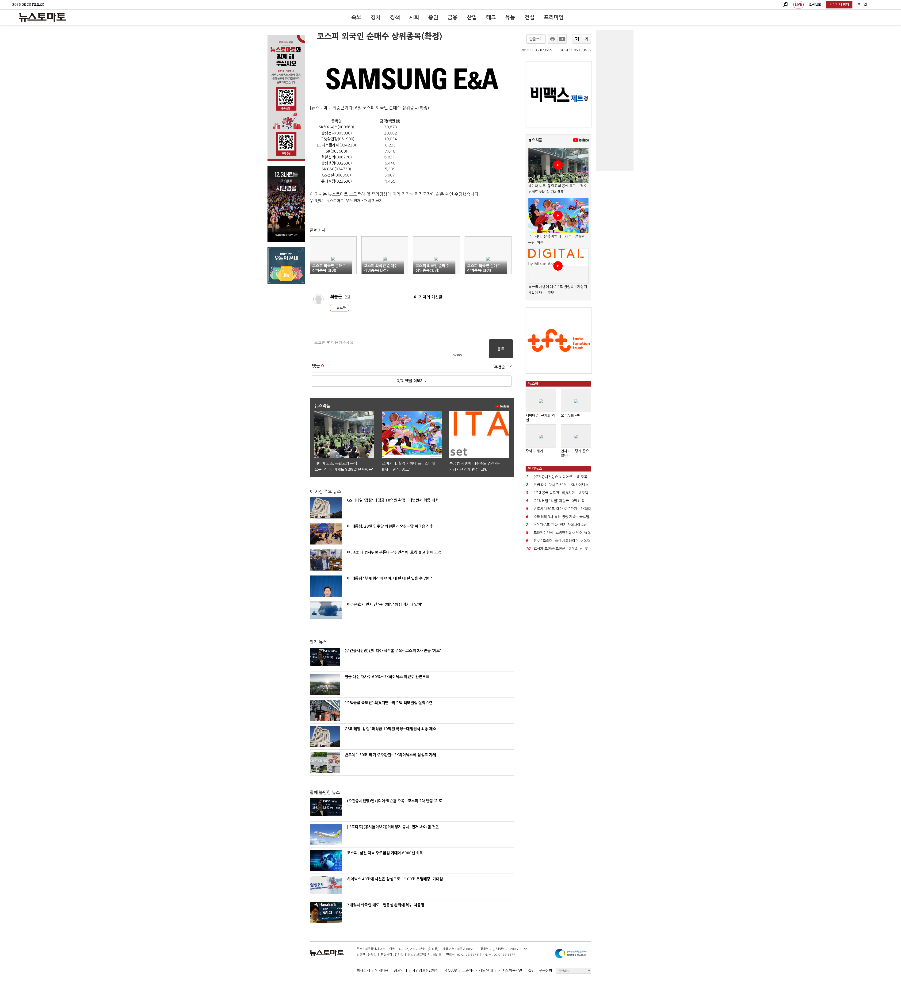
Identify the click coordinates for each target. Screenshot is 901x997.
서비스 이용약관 (510, 970)
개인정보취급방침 (425, 970)
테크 (491, 17)
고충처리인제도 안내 (477, 970)
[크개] (577, 39)
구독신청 (545, 970)
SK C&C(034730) (336, 169)
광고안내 (400, 970)
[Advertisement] (615, 100)
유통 (510, 17)
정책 (395, 17)
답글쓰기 (535, 39)
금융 (453, 17)
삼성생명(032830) (336, 163)
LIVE (798, 4)
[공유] (562, 39)
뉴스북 (341, 307)
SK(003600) (336, 151)
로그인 (862, 4)
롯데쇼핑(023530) (336, 181)
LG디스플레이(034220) (336, 145)
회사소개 (363, 970)
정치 (376, 17)
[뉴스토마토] (42, 17)
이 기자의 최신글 (428, 297)
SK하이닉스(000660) (336, 127)
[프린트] (552, 39)
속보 (356, 17)
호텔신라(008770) (336, 157)
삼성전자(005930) (336, 133)
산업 (472, 17)
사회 (414, 17)
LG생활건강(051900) (337, 139)
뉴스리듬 (535, 140)
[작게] (586, 39)
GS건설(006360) (336, 175)
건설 (529, 17)
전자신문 (815, 4)
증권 (433, 17)
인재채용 (381, 970)
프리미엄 (554, 17)
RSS (530, 970)
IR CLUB (450, 970)
